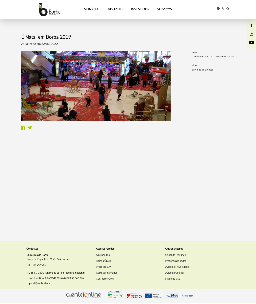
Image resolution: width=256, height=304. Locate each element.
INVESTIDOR (140, 9)
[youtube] (251, 42)
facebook (249, 29)
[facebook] (251, 25)
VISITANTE (115, 9)
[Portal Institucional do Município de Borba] (50, 9)
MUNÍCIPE (91, 9)
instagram (249, 38)
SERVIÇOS (164, 9)
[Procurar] (227, 9)
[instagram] (251, 34)
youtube (249, 46)
